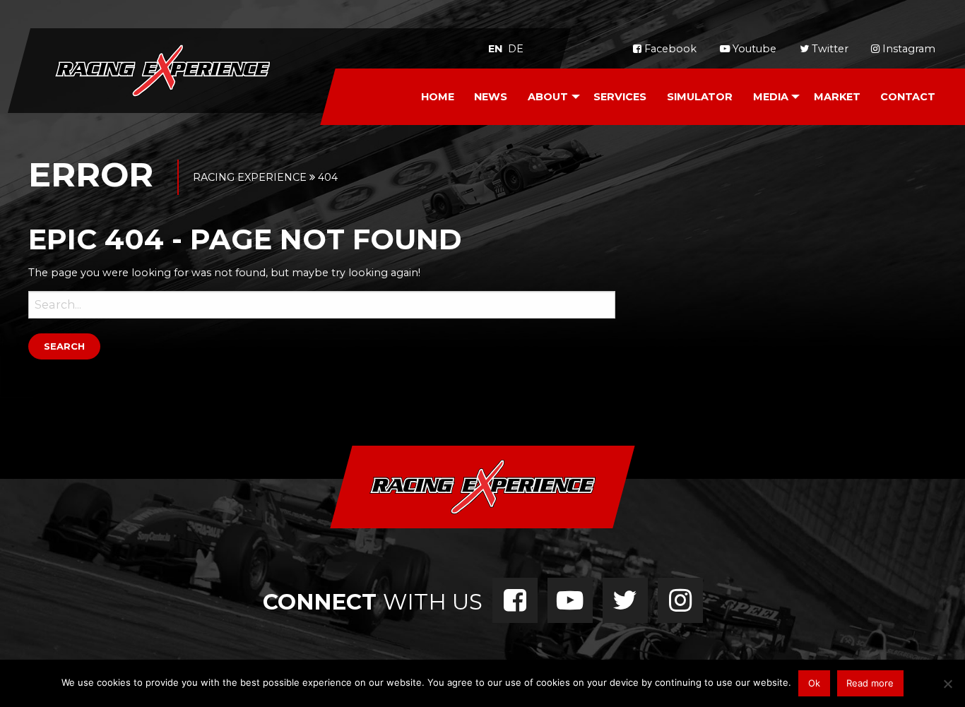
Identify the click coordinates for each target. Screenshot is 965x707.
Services (619, 96)
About (548, 96)
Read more (870, 683)
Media (770, 96)
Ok (814, 683)
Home (437, 96)
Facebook (669, 48)
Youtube (753, 48)
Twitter (828, 48)
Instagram (907, 48)
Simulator (700, 96)
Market (837, 96)
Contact (907, 96)
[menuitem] (437, 97)
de (515, 48)
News (490, 96)
